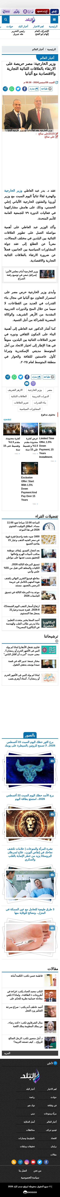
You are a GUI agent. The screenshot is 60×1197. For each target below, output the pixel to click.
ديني (33, 1113)
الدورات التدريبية (40, 396)
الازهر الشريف (15, 390)
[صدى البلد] (30, 19)
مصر (49, 390)
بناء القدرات (40, 402)
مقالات (53, 1154)
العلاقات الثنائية (19, 396)
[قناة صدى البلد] (54, 11)
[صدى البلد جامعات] (28, 11)
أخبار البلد (23, 26)
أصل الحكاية (29, 1122)
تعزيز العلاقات (21, 402)
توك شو (31, 1105)
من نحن (37, 1170)
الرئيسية (53, 26)
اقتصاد (54, 1138)
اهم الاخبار (38, 26)
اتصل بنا (23, 1170)
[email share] (5, 88)
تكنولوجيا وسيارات (26, 1138)
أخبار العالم (38, 49)
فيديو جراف (51, 1130)
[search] (6, 19)
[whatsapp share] (11, 88)
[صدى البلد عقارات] (16, 11)
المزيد (7, 1053)
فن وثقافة (52, 1105)
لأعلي (50, 1063)
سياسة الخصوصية (30, 1177)
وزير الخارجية (13, 190)
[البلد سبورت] (42, 11)
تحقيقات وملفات (27, 1146)
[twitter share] (18, 88)
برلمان (54, 1146)
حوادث (9, 26)
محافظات (30, 1130)
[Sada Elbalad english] (6, 11)
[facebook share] (24, 88)
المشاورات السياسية (30, 409)
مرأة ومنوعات (50, 1113)
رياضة (32, 1097)
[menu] (54, 19)
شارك (32, 89)
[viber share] (33, 383)
